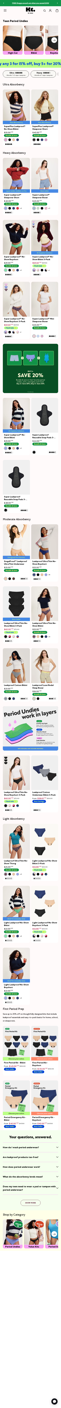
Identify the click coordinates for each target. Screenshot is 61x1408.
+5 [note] (21, 270)
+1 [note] (49, 270)
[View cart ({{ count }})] (57, 11)
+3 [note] (49, 208)
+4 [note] (21, 208)
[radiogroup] (11, 139)
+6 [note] (49, 637)
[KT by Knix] (30, 10)
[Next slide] (54, 40)
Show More (30, 1203)
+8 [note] (49, 575)
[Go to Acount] (50, 10)
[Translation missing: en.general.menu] (5, 10)
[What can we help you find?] (44, 11)
